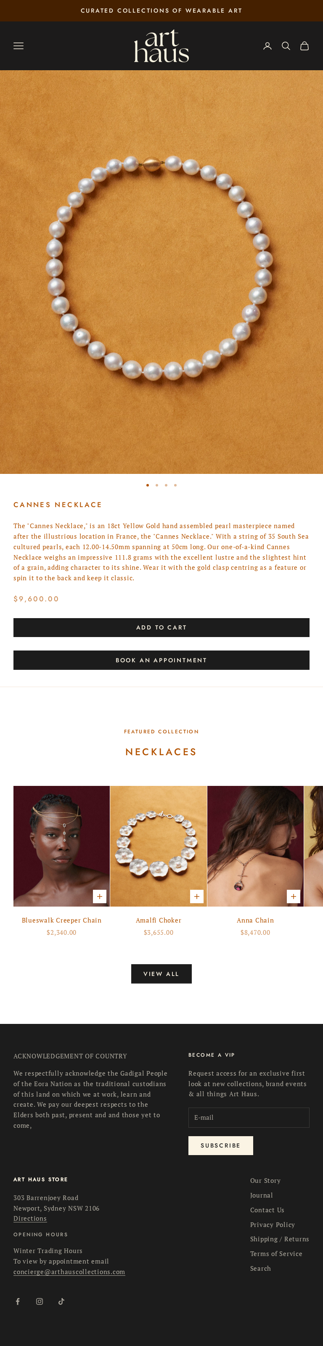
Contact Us (267, 1210)
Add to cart (161, 627)
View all (161, 974)
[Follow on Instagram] (39, 1301)
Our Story (265, 1180)
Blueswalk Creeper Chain (62, 920)
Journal (261, 1195)
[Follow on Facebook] (17, 1301)
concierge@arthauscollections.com (69, 1271)
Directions (30, 1218)
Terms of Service (276, 1253)
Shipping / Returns (280, 1239)
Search (261, 1268)
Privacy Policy (273, 1224)
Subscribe (221, 1145)
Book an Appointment (161, 660)
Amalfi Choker (159, 920)
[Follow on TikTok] (61, 1301)
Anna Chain (255, 920)
